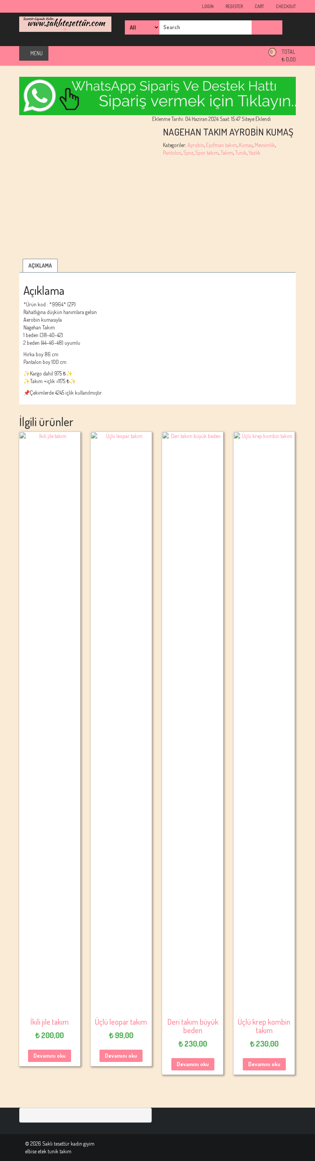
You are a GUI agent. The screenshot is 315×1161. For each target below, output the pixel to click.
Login (207, 6)
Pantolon (172, 152)
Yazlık (254, 152)
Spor (188, 152)
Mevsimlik (265, 145)
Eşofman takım (221, 145)
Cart (259, 6)
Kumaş (246, 145)
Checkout (285, 6)
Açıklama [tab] (40, 265)
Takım (226, 152)
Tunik (241, 152)
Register (234, 6)
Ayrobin (195, 145)
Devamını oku (49, 1055)
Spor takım (207, 152)
